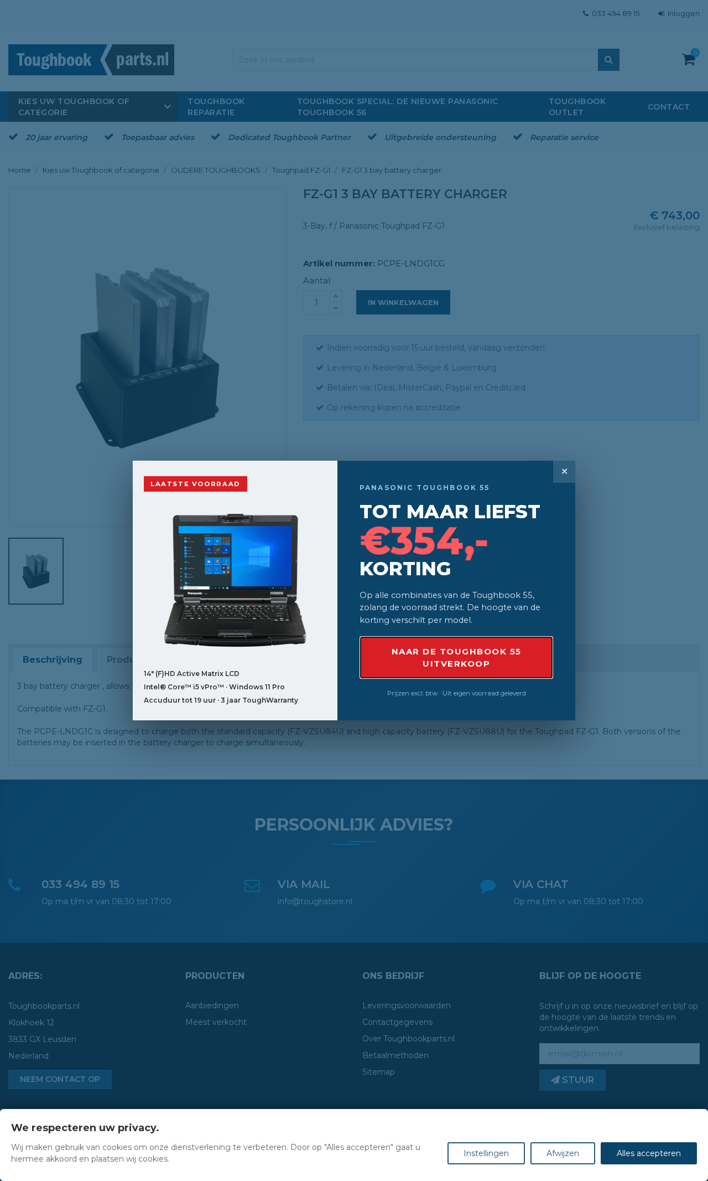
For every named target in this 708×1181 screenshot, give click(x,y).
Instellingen (486, 1153)
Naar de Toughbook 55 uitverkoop (457, 657)
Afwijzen (562, 1153)
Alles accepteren (649, 1153)
